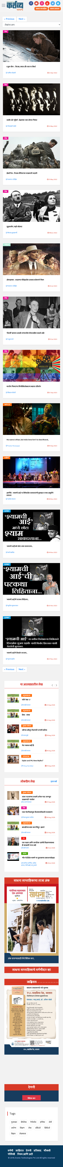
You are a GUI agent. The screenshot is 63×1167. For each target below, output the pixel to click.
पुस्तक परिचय (27, 726)
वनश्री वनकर (26, 705)
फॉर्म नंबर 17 (26, 699)
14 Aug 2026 (50, 766)
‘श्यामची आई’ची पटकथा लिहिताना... (18, 599)
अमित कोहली (11, 73)
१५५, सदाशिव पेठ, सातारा (31, 1049)
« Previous (9, 19)
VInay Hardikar (28, 766)
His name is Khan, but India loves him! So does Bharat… (28, 439)
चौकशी (47, 1150)
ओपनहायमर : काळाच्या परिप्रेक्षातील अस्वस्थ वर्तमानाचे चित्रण (25, 279)
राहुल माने (10, 339)
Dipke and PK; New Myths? (32, 760)
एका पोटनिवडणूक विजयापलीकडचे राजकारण (37, 812)
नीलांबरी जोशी (11, 126)
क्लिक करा (31, 1098)
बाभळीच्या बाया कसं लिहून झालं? (33, 827)
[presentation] (52, 685)
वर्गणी (10, 1150)
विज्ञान (13, 1133)
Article (7, 404)
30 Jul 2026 (51, 863)
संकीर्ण (6, 458)
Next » (22, 19)
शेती (50, 1122)
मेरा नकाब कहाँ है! (28, 745)
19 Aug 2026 (50, 735)
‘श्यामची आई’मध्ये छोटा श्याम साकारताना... (20, 546)
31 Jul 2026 (51, 848)
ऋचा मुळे (25, 735)
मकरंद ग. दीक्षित (12, 179)
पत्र (24, 838)
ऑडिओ (38, 1128)
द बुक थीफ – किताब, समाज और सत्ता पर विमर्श (21, 66)
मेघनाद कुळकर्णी (12, 233)
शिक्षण (22, 1128)
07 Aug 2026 (50, 802)
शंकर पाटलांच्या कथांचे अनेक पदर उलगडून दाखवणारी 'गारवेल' (36, 798)
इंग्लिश (42, 1122)
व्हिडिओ (47, 1128)
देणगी (28, 1150)
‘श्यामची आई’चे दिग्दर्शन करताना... (17, 652)
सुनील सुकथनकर (12, 605)
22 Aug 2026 (50, 720)
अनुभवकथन (26, 695)
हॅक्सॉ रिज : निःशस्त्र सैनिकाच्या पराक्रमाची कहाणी (22, 173)
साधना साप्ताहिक (41, 8)
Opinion (26, 756)
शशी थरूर (26, 848)
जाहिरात (20, 1150)
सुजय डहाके (11, 659)
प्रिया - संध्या (26, 714)
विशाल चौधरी (11, 392)
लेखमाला (22, 1133)
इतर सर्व (54, 781)
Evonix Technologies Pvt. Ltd (27, 1157)
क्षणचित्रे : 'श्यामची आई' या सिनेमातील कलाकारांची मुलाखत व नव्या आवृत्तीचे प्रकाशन (30, 494)
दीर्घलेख (24, 1122)
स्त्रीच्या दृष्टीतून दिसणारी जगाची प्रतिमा (34, 730)
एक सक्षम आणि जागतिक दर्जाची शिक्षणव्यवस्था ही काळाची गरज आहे (38, 844)
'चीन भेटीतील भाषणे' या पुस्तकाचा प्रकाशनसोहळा (38, 857)
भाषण (25, 853)
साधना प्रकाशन (54, 8)
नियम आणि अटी (25, 1154)
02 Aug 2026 (50, 833)
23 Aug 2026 (50, 705)
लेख (5, 31)
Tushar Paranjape (13, 446)
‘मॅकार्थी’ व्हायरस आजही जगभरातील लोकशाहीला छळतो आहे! (25, 333)
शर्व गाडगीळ (10, 552)
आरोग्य (13, 1128)
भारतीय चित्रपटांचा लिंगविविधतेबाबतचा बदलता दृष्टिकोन (24, 386)
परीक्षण (6, 245)
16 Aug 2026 (50, 751)
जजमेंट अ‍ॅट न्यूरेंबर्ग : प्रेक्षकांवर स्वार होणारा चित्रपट (22, 120)
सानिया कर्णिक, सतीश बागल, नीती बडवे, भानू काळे (28, 864)
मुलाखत (6, 511)
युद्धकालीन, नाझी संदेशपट (14, 226)
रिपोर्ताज (33, 1122)
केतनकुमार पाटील (28, 817)
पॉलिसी (11, 1154)
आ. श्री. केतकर (27, 802)
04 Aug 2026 (50, 817)
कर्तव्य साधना (11, 499)
